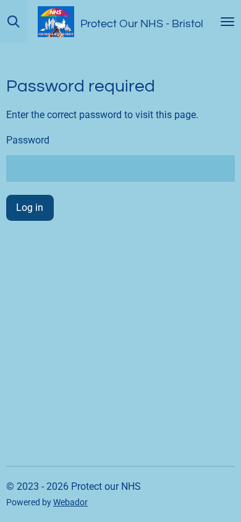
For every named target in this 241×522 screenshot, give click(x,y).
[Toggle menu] (227, 21)
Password (27, 140)
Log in (29, 207)
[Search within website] (13, 21)
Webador (70, 502)
